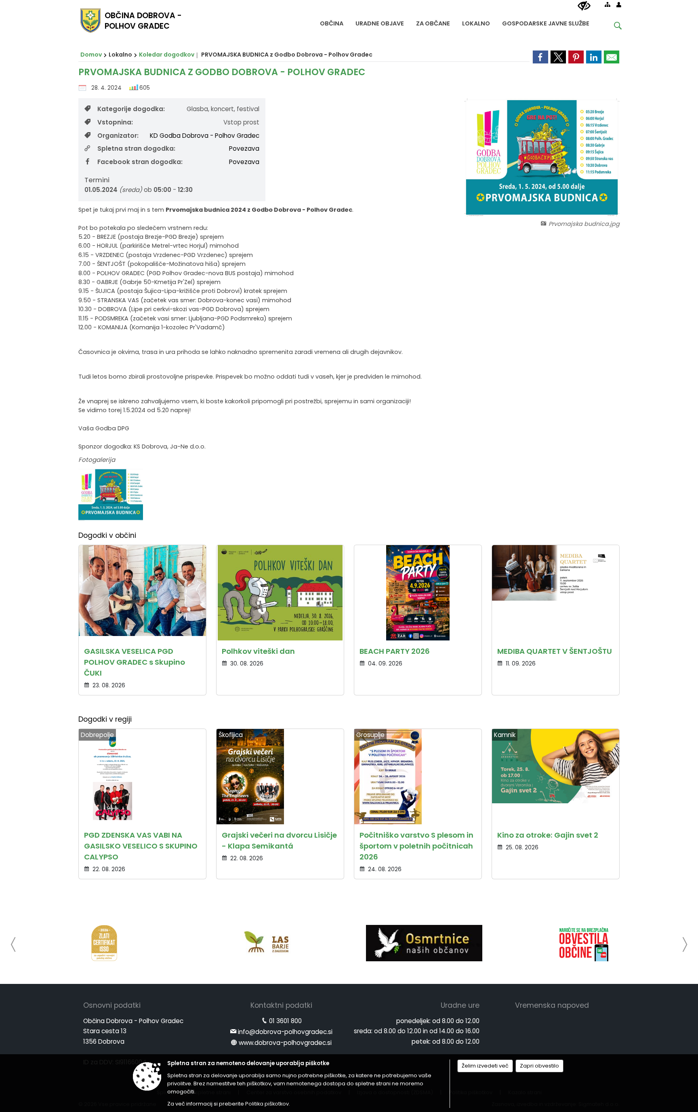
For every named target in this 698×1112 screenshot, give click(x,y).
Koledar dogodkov (166, 55)
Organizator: (118, 135)
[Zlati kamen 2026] (104, 943)
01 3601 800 (285, 1021)
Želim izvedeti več (485, 1066)
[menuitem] (331, 21)
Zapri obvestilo (539, 1066)
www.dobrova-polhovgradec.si (285, 1042)
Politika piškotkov (267, 1104)
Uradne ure (460, 1005)
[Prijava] (619, 4)
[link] (540, 57)
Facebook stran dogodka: (140, 162)
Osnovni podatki (112, 1005)
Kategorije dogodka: (131, 109)
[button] (13, 944)
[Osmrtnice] (424, 943)
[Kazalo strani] (607, 4)
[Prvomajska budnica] (110, 495)
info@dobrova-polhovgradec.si (285, 1032)
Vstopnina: (115, 122)
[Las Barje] (264, 943)
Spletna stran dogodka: (136, 148)
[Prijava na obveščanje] (584, 943)
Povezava (244, 148)
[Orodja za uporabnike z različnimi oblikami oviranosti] (584, 6)
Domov (91, 55)
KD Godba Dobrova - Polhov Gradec (204, 135)
